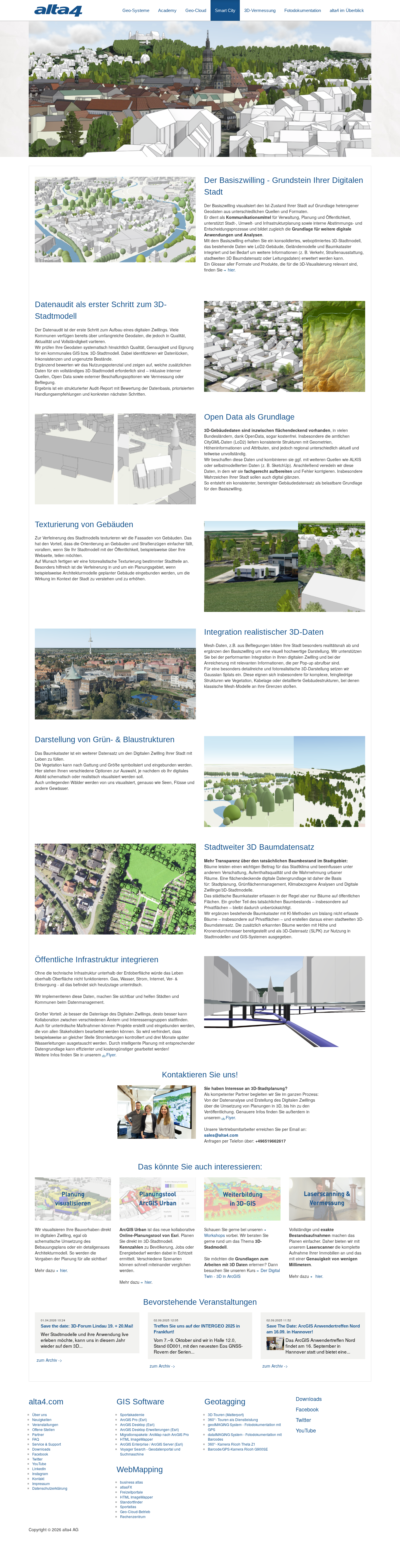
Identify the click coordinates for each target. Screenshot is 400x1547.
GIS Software (140, 1401)
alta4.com (46, 1401)
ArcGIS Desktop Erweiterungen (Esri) (149, 1429)
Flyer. (111, 1055)
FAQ (35, 1439)
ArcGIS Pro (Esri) (133, 1419)
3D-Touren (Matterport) (226, 1414)
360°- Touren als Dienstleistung (233, 1419)
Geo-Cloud (195, 10)
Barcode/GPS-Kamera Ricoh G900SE (238, 1448)
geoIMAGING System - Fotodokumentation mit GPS (244, 1427)
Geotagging (224, 1401)
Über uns (39, 1414)
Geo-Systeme (135, 10)
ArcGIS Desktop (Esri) (137, 1424)
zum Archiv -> (49, 1360)
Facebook (40, 1453)
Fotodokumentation (302, 10)
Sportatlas (128, 1506)
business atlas (131, 1481)
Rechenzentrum (133, 1516)
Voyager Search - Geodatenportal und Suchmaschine (150, 1451)
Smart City (225, 10)
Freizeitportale (131, 1491)
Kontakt (38, 1478)
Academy (167, 10)
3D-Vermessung (260, 10)
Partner (38, 1434)
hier (148, 1282)
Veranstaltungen (45, 1424)
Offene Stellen (43, 1429)
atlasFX (126, 1486)
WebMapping (140, 1469)
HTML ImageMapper (136, 1439)
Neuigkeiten (42, 1419)
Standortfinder (131, 1501)
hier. (232, 270)
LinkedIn (39, 1468)
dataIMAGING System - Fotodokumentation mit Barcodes (245, 1437)
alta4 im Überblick (347, 10)
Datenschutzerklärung (49, 1488)
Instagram (40, 1473)
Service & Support (46, 1444)
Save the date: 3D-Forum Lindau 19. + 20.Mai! (87, 1325)
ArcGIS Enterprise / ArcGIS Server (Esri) (151, 1444)
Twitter (37, 1458)
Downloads (41, 1448)
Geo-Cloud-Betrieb (135, 1511)
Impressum (41, 1483)
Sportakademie (132, 1414)
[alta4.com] (58, 10)
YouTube (39, 1463)
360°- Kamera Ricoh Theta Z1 (231, 1444)
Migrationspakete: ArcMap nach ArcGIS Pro (154, 1434)
